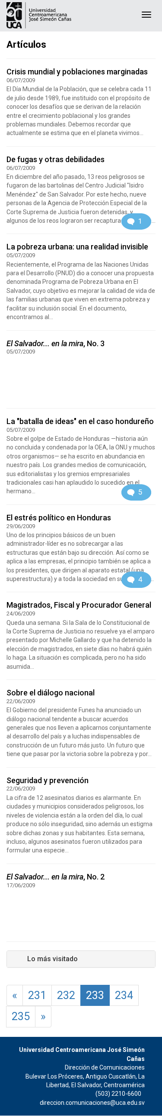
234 (124, 995)
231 (37, 995)
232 (66, 995)
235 (21, 1016)
